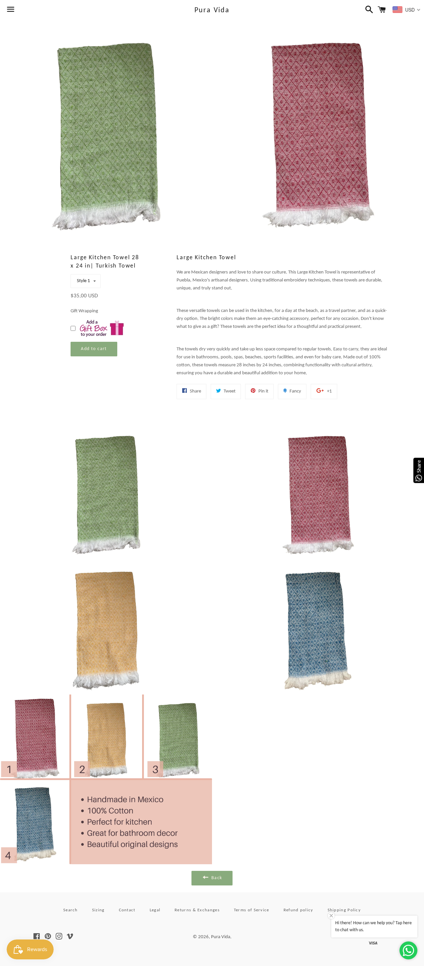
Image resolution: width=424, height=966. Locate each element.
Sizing (98, 910)
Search (70, 910)
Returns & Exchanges (197, 910)
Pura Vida (212, 10)
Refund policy (298, 910)
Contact (127, 910)
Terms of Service (251, 910)
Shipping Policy (344, 910)
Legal (155, 910)
